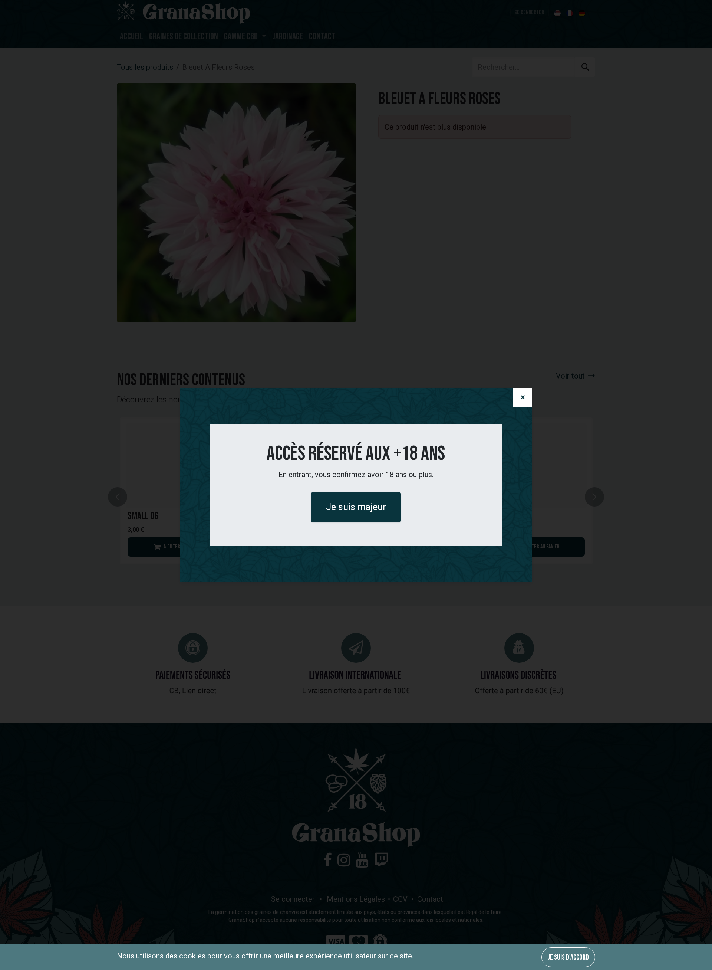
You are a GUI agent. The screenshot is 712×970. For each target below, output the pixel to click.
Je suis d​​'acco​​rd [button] (568, 957)
